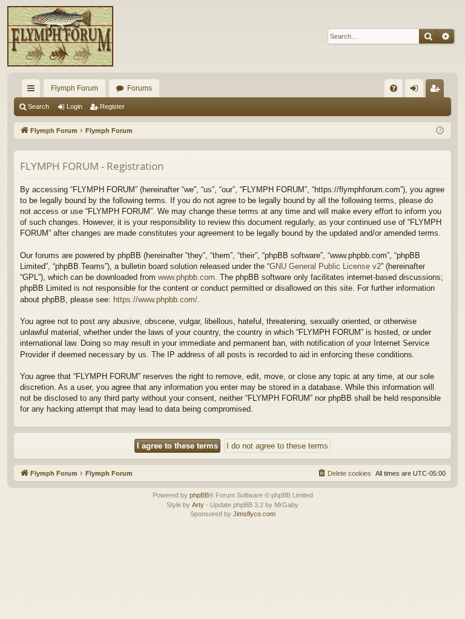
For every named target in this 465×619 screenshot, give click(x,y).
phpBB (199, 495)
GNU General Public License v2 (325, 266)
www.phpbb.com (186, 277)
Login (74, 106)
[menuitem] (393, 88)
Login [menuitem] (416, 90)
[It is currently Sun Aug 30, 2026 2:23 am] (440, 131)
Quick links (33, 90)
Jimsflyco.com (254, 513)
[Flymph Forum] (60, 36)
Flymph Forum (74, 88)
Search (38, 106)
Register (112, 106)
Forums (139, 88)
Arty (198, 504)
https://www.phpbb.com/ (155, 299)
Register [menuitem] (437, 90)
